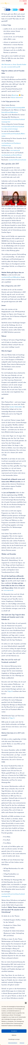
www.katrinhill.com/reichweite (17, 160)
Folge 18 (10, 691)
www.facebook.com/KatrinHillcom (11, 155)
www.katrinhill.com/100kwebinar (11, 277)
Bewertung (15, 95)
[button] (26, 1003)
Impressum (22, 1042)
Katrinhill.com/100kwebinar (9, 112)
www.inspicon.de (15, 150)
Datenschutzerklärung (12, 1042)
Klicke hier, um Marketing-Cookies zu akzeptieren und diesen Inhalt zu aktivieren (14, 198)
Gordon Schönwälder (15, 407)
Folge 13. (12, 718)
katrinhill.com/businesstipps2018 (15, 107)
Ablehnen (14, 1035)
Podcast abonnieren (17, 97)
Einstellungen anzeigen (14, 1039)
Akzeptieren (14, 1031)
